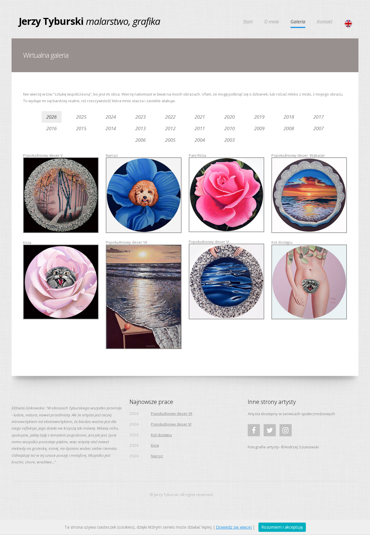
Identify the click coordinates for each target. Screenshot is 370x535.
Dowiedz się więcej (234, 527)
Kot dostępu (161, 434)
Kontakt (324, 22)
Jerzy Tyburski (51, 21)
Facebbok (254, 435)
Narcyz (157, 455)
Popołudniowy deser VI (171, 424)
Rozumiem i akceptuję (282, 527)
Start (248, 22)
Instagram (286, 435)
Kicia (155, 445)
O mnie (271, 22)
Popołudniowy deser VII (171, 413)
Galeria (298, 22)
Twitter (269, 435)
